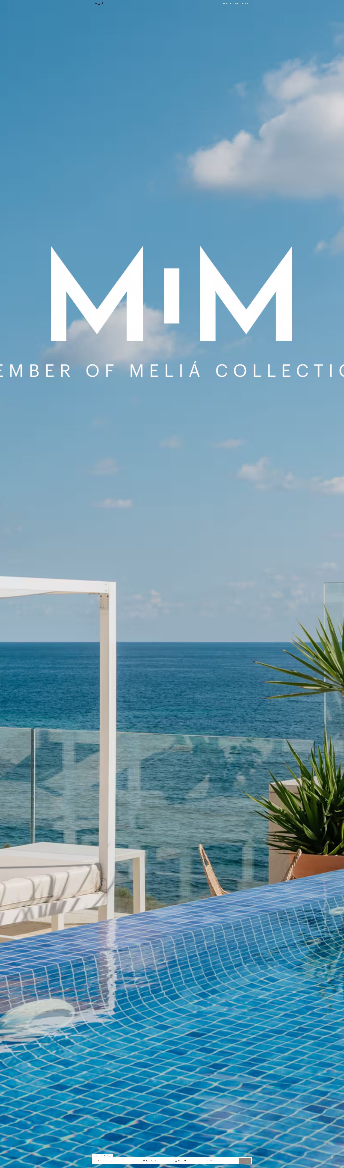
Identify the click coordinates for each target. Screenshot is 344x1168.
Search (245, 1161)
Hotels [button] (96, 1156)
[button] (227, 3)
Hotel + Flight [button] (106, 1156)
